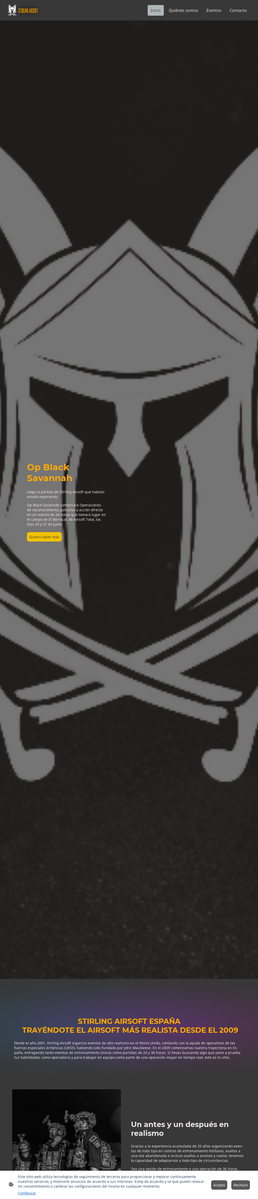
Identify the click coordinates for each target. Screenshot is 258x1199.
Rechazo (241, 1185)
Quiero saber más (44, 536)
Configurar (27, 1193)
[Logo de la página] (23, 10)
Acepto (219, 1185)
